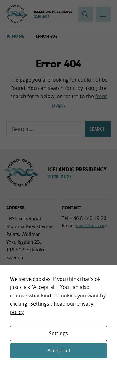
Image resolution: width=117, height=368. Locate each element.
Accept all (58, 350)
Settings (58, 333)
